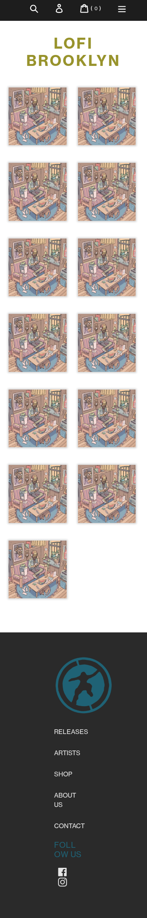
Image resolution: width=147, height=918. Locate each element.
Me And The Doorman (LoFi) (37, 134)
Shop (63, 774)
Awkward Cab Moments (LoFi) (37, 436)
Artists (67, 753)
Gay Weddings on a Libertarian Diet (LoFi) (37, 596)
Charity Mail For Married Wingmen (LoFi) (106, 445)
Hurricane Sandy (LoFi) (37, 280)
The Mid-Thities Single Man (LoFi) (37, 516)
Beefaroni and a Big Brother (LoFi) (37, 360)
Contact (69, 826)
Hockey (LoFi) (106, 270)
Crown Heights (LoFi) (106, 124)
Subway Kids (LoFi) (106, 351)
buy (37, 134)
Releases (71, 732)
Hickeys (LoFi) (107, 497)
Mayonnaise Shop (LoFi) (37, 205)
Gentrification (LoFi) (106, 200)
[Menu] (122, 8)
